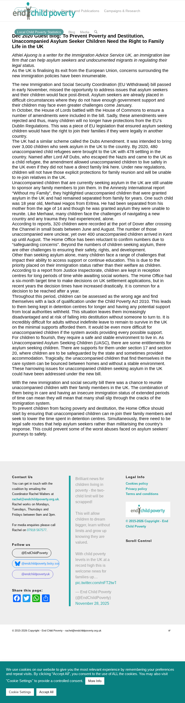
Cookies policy (137, 483)
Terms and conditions (142, 494)
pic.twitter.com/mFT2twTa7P (99, 582)
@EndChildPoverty (34, 553)
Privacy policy (136, 489)
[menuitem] (26, 10)
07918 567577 (36, 530)
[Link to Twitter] (169, 630)
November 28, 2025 (92, 603)
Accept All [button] (46, 692)
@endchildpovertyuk (35, 574)
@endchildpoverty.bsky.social (40, 563)
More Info (94, 681)
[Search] (96, 32)
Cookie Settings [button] (20, 692)
